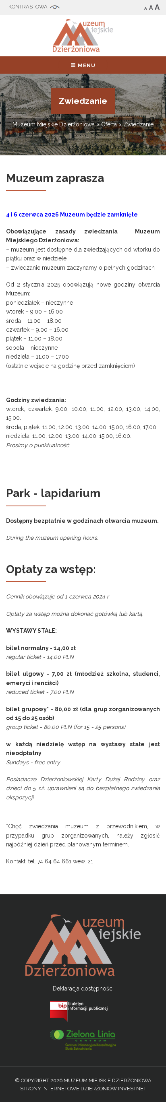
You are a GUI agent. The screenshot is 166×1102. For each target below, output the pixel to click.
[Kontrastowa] (34, 7)
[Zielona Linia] (83, 1039)
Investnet (132, 1088)
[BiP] (83, 1010)
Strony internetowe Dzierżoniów (68, 1088)
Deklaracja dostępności (83, 988)
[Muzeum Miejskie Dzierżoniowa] (83, 35)
